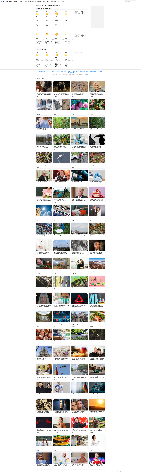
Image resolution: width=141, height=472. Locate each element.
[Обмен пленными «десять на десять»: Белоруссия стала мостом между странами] (61, 372)
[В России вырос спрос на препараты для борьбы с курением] (44, 125)
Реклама (9, 471)
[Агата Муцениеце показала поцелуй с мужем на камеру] (44, 390)
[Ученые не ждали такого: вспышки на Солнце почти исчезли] (97, 407)
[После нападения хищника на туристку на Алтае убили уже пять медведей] (61, 89)
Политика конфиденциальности (107, 471)
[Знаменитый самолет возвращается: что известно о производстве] (61, 195)
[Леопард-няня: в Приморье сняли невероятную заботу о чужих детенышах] (61, 125)
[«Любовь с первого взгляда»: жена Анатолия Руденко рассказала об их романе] (97, 213)
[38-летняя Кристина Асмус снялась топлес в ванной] (79, 460)
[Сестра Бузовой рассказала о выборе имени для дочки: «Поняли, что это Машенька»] (79, 407)
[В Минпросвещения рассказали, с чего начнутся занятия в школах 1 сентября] (44, 372)
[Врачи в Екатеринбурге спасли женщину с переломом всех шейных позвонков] (97, 390)
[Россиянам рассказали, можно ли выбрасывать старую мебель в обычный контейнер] (79, 443)
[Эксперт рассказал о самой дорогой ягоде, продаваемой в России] (97, 107)
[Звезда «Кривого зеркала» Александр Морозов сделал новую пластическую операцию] (61, 178)
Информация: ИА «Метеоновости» (134, 471)
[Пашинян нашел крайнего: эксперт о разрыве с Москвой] (79, 231)
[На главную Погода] (5, 1)
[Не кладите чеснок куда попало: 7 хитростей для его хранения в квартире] (44, 160)
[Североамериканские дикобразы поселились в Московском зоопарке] (97, 425)
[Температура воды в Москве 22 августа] (44, 443)
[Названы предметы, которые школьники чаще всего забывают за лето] (61, 390)
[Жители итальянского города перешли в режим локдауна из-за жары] (44, 213)
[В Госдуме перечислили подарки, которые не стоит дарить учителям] (79, 213)
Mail (1, 471)
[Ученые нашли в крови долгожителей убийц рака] (79, 178)
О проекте (99, 471)
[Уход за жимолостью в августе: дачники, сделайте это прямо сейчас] (61, 142)
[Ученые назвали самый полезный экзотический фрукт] (61, 301)
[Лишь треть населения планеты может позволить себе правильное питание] (97, 319)
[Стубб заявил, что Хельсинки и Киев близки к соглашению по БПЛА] (97, 248)
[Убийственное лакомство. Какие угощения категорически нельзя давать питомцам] (44, 89)
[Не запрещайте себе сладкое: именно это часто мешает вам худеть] (97, 195)
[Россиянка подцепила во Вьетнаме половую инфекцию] (61, 284)
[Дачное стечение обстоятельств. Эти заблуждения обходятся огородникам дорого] (97, 160)
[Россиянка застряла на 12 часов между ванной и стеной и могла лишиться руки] (79, 142)
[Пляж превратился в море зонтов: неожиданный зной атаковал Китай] (44, 231)
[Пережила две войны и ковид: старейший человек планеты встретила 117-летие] (97, 89)
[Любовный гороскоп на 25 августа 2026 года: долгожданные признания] (79, 266)
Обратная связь (125, 471)
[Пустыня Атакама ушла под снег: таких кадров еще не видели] (97, 266)
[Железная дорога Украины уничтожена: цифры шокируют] (61, 248)
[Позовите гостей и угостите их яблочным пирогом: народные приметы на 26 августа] (79, 354)
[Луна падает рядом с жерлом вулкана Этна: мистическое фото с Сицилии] (44, 425)
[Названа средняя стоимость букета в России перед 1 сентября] (44, 195)
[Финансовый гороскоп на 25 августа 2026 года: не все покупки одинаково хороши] (97, 284)
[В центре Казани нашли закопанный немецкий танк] (61, 107)
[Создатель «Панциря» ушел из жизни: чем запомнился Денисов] (44, 266)
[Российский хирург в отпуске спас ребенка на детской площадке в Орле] (44, 248)
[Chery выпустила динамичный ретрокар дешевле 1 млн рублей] (97, 372)
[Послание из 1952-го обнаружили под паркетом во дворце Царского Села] (79, 89)
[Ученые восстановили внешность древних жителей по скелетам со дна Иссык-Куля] (44, 319)
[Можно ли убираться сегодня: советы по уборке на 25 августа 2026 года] (61, 460)
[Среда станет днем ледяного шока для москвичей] (97, 125)
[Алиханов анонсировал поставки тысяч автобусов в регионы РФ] (79, 337)
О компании (5, 471)
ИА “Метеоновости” (84, 74)
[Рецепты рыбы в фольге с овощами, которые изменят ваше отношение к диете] (61, 443)
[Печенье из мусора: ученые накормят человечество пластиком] (61, 266)
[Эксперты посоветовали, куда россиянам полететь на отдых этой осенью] (61, 337)
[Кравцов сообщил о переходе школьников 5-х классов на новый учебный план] (97, 301)
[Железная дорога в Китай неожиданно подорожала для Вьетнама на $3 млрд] (44, 284)
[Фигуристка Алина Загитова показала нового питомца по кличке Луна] (97, 443)
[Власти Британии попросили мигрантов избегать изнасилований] (79, 125)
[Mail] (1, 1)
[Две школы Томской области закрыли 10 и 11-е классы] (61, 231)
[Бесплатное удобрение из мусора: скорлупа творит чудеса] (44, 337)
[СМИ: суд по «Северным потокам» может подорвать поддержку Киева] (79, 390)
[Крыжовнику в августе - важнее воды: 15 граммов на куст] (61, 354)
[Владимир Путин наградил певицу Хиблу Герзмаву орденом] (79, 425)
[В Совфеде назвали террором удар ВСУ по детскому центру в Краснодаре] (79, 319)
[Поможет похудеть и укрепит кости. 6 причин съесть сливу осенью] (79, 107)
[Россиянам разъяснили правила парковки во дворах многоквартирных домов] (61, 319)
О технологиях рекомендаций (117, 471)
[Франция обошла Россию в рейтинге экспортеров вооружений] (61, 160)
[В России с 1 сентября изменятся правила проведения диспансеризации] (44, 107)
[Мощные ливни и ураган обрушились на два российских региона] (79, 160)
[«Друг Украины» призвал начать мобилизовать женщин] (44, 178)
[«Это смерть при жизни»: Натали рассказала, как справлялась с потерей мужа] (44, 301)
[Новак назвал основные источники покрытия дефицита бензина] (79, 372)
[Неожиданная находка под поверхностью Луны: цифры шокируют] (79, 248)
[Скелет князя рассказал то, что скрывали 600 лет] (44, 354)
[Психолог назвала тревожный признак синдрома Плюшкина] (44, 407)
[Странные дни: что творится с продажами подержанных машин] (61, 213)
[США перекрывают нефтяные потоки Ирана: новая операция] (44, 460)
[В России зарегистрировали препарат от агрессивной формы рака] (97, 178)
